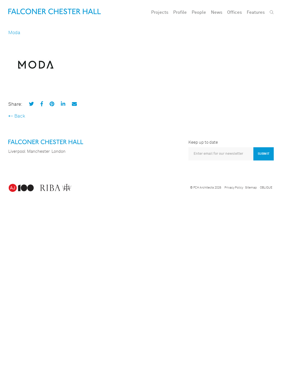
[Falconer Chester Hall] (54, 11)
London (58, 151)
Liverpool (16, 151)
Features (256, 12)
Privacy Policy (233, 187)
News (216, 12)
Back (19, 116)
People (199, 12)
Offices (234, 12)
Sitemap (251, 187)
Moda (14, 33)
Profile (180, 12)
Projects (159, 12)
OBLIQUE (266, 187)
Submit (263, 153)
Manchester (38, 151)
